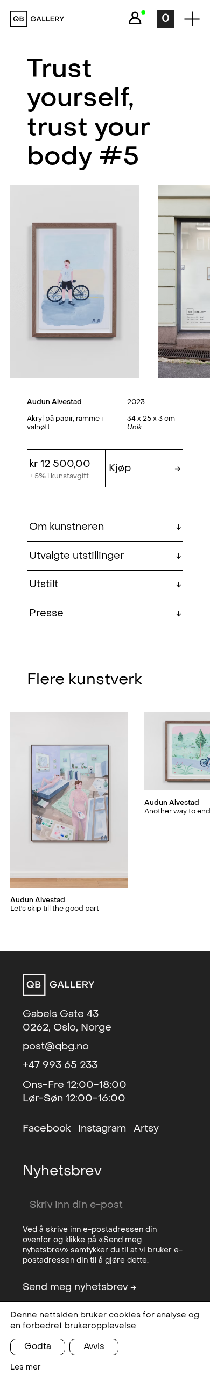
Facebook (47, 1128)
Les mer (25, 1367)
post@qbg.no (56, 1046)
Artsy (146, 1128)
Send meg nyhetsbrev (80, 1287)
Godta (37, 1346)
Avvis (93, 1346)
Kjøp (144, 468)
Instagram (102, 1128)
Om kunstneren (105, 526)
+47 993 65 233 (60, 1064)
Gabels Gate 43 (61, 1013)
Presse (105, 613)
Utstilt (105, 584)
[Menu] (192, 18)
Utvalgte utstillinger (105, 555)
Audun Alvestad (54, 401)
